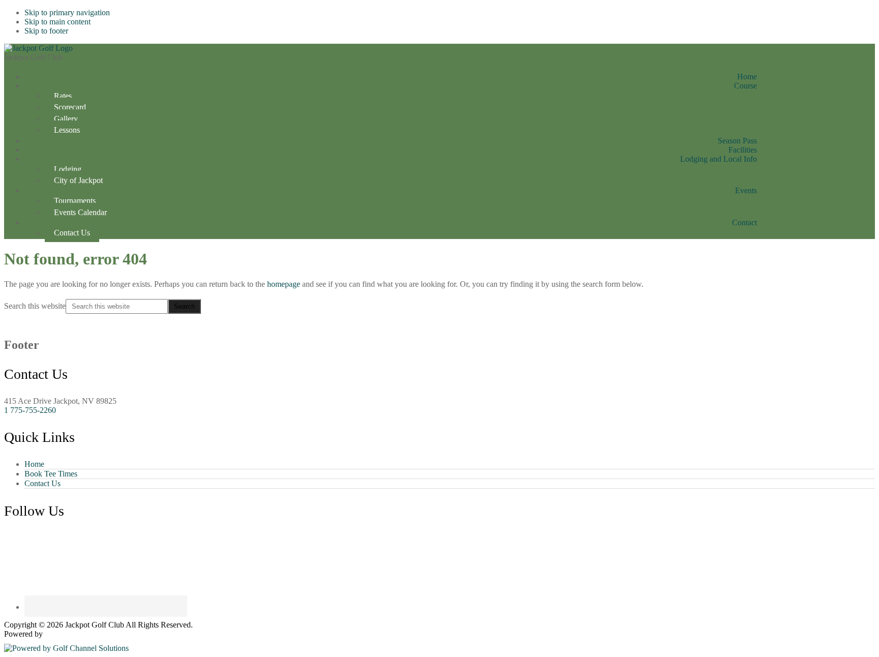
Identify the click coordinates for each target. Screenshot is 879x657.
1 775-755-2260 (30, 410)
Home (34, 464)
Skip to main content (57, 21)
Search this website (35, 306)
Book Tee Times (50, 473)
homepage (283, 284)
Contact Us (42, 483)
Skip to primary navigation (67, 12)
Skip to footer (46, 30)
